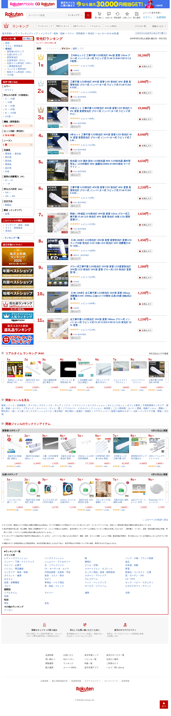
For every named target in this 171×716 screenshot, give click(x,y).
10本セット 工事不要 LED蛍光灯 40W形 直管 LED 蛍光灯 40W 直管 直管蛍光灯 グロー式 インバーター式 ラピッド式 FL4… (101, 111)
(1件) (70, 390)
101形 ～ (9, 116)
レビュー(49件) (88, 250)
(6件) (70, 466)
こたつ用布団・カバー (123, 408)
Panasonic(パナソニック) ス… (156, 501)
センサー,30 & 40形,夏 (108, 33)
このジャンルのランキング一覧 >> (151, 33)
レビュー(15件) (88, 224)
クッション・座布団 (100, 408)
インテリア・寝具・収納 (52, 33)
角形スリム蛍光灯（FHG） (20, 72)
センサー (9, 126)
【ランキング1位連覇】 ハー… (103, 501)
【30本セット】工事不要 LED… (120, 457)
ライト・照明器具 (76, 33)
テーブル (32, 405)
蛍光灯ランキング (49, 39)
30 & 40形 (10, 135)
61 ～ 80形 (10, 109)
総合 (7, 43)
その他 (10, 75)
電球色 (8, 164)
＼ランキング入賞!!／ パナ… (14, 501)
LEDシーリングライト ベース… (157, 457)
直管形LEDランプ (15, 51)
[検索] (88, 15)
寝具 (3, 405)
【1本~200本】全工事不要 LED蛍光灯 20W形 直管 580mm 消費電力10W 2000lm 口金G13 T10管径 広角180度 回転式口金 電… (101, 296)
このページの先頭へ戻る (156, 519)
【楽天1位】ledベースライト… (32, 381)
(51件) (35, 390)
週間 (75, 48)
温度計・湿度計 (83, 411)
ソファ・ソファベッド (74, 405)
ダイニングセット (116, 405)
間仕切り (5, 411)
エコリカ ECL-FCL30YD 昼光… (50, 501)
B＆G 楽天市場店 (79, 97)
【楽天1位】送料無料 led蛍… (120, 501)
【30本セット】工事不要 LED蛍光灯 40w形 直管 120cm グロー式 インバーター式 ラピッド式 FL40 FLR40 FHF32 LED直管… (100, 58)
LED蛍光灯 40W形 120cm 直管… (103, 457)
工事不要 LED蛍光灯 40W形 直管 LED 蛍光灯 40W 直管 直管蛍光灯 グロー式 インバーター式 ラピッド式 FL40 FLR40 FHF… (100, 84)
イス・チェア (54, 405)
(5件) (88, 390)
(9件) (158, 466)
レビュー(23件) (88, 277)
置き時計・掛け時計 (64, 411)
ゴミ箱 (20, 411)
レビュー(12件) (88, 145)
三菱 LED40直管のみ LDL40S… (50, 457)
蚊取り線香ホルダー (121, 411)
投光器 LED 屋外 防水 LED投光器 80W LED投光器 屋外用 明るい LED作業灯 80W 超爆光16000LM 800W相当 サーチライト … (100, 164)
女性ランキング (79, 26)
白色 (7, 171)
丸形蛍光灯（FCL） (16, 60)
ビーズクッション (96, 405)
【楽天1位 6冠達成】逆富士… (14, 457)
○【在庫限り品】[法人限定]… (85, 381)
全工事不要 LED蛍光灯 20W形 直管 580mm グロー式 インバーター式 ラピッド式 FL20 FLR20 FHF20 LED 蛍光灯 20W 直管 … (100, 322)
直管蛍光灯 (12, 57)
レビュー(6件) (87, 118)
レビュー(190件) (88, 92)
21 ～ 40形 (10, 98)
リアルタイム (95, 26)
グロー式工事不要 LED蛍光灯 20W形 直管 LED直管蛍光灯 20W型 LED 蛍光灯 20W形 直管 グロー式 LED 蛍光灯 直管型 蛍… (100, 269)
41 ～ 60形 (10, 106)
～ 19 (7, 183)
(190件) (159, 390)
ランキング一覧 (12, 238)
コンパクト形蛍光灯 (16, 69)
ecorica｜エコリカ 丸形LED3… (68, 501)
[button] (109, 15)
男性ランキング (62, 26)
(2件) (105, 466)
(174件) (106, 510)
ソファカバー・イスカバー (75, 408)
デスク (42, 405)
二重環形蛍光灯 (14, 66)
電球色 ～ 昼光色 (13, 153)
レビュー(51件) (88, 330)
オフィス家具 (133, 405)
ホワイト (9, 90)
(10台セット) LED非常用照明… (86, 457)
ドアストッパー (101, 411)
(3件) (52, 466)
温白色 (8, 168)
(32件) (141, 390)
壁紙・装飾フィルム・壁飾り (151, 408)
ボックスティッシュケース (39, 411)
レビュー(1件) (87, 66)
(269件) (35, 510)
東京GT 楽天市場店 (81, 255)
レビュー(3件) (87, 198)
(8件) (123, 390)
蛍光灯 (91, 33)
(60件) (88, 510)
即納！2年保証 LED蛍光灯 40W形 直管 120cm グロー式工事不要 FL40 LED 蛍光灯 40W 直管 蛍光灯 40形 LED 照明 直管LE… (100, 216)
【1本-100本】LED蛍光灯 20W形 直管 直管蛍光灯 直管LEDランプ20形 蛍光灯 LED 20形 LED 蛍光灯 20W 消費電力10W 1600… (101, 243)
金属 (7, 213)
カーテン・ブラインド (23, 408)
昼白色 (8, 157)
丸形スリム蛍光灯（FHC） (20, 63)
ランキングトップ (45, 26)
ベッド (11, 405)
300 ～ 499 (10, 196)
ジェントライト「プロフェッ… (120, 381)
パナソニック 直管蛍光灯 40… (67, 381)
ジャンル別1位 (111, 26)
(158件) (17, 466)
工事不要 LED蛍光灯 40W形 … (156, 381)
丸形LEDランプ (14, 54)
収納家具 (21, 405)
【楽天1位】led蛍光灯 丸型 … (32, 501)
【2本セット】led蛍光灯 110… (14, 381)
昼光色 (8, 161)
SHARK (76, 70)
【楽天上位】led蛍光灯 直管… (67, 457)
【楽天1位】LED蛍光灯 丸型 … (85, 501)
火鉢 (135, 411)
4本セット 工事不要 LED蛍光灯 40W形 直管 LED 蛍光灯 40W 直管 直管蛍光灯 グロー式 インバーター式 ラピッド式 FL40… (101, 137)
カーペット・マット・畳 (48, 408)
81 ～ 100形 (10, 113)
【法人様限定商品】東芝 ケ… (50, 381)
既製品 (8, 205)
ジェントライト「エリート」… (138, 381)
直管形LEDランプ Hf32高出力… (139, 457)
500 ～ (8, 192)
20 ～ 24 (9, 180)
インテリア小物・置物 (151, 411)
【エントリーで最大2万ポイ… (103, 381)
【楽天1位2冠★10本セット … (32, 457)
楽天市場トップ (9, 33)
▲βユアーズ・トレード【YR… (138, 501)
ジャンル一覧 (140, 26)
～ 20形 (8, 102)
